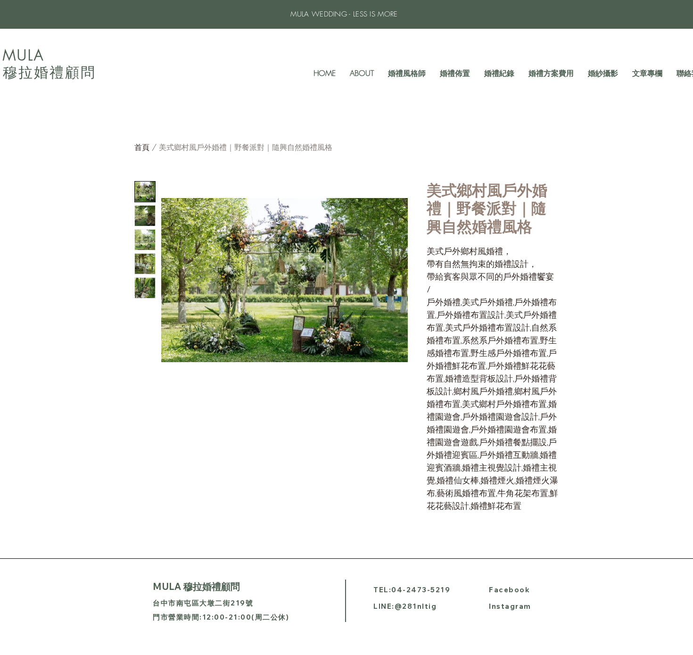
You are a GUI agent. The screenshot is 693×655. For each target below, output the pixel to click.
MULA (23, 55)
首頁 (141, 147)
